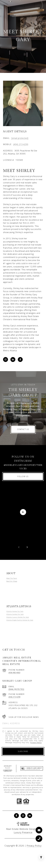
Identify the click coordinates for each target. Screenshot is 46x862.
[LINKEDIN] (12, 359)
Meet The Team (11, 578)
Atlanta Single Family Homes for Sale (19, 620)
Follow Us (23, 476)
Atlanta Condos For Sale (15, 614)
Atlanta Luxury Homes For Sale (17, 617)
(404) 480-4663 (14, 672)
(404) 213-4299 (20, 144)
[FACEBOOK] (20, 359)
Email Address (11, 723)
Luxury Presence (23, 832)
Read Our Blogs (11, 581)
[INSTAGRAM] (5, 359)
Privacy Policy (36, 742)
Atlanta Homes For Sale (14, 611)
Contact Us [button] (23, 429)
